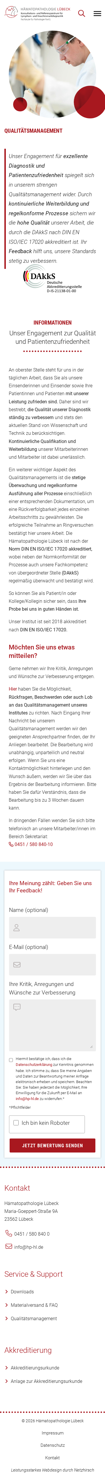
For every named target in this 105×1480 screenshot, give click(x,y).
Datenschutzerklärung (34, 1064)
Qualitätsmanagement (34, 1318)
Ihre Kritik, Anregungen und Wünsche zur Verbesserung (42, 988)
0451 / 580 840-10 (33, 844)
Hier (13, 689)
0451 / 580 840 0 (31, 1234)
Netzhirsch (84, 1470)
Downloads (22, 1292)
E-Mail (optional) (28, 947)
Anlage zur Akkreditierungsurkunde (46, 1381)
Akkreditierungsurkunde (35, 1368)
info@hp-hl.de (27, 1099)
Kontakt (52, 1457)
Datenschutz (53, 1445)
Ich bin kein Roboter (46, 1123)
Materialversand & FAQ (34, 1305)
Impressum (53, 1433)
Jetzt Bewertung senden (52, 1145)
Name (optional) (28, 910)
